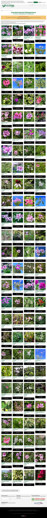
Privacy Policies (18, 498)
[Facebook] (43, 506)
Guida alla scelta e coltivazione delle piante (10, 490)
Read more (18, 40)
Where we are (3, 503)
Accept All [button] (35, 2)
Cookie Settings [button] (30, 2)
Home (2, 10)
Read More (44, 2)
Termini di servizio (31, 513)
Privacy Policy (26, 513)
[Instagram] (45, 506)
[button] (6, 499)
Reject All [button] (40, 2)
